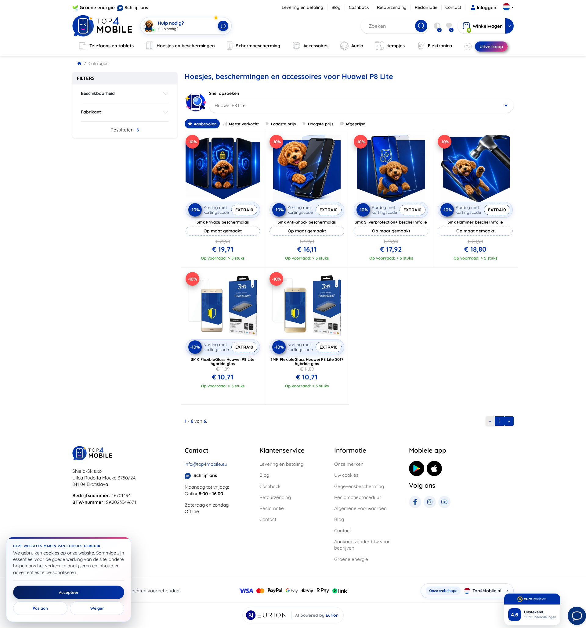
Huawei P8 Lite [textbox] (230, 105)
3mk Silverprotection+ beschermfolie (391, 222)
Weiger (97, 608)
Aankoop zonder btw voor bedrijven (362, 545)
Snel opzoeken (224, 93)
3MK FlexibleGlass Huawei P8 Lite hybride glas (223, 361)
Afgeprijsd (355, 123)
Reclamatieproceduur (357, 497)
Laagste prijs (283, 123)
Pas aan (40, 608)
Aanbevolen (205, 123)
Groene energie (97, 7)
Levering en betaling (302, 7)
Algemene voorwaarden (360, 508)
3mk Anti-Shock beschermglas (307, 222)
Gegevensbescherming (359, 486)
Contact (453, 7)
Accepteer (69, 592)
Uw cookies (346, 475)
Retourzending (392, 7)
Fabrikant (91, 112)
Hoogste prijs (320, 123)
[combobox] (361, 105)
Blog (336, 7)
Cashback (359, 7)
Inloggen (486, 7)
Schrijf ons (136, 7)
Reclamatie (426, 7)
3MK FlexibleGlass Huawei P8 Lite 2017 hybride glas (306, 361)
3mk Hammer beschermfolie (475, 222)
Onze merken (349, 464)
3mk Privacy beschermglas (223, 222)
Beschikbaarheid (98, 93)
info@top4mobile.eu (206, 464)
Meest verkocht (244, 123)
